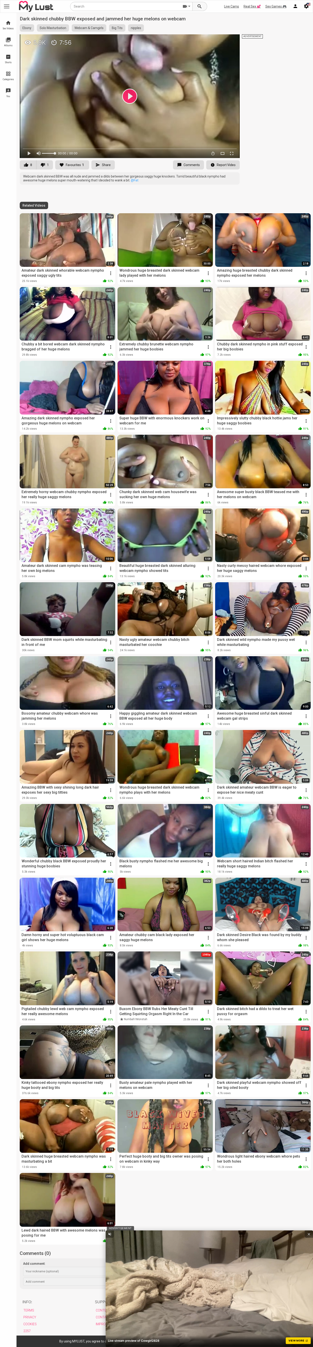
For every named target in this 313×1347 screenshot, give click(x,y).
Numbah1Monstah (135, 1019)
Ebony (26, 28)
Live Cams (231, 6)
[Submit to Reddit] (221, 40)
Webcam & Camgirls (89, 28)
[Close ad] (309, 1234)
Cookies (30, 1324)
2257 (27, 1331)
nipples (136, 28)
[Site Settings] (306, 6)
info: (27, 1302)
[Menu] (295, 6)
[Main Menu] (6, 6)
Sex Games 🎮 (275, 6)
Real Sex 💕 (252, 6)
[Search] (199, 6)
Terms (28, 1310)
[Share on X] (231, 40)
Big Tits (117, 28)
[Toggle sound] (110, 1234)
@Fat (134, 180)
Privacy (29, 1317)
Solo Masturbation (53, 28)
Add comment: (34, 1263)
